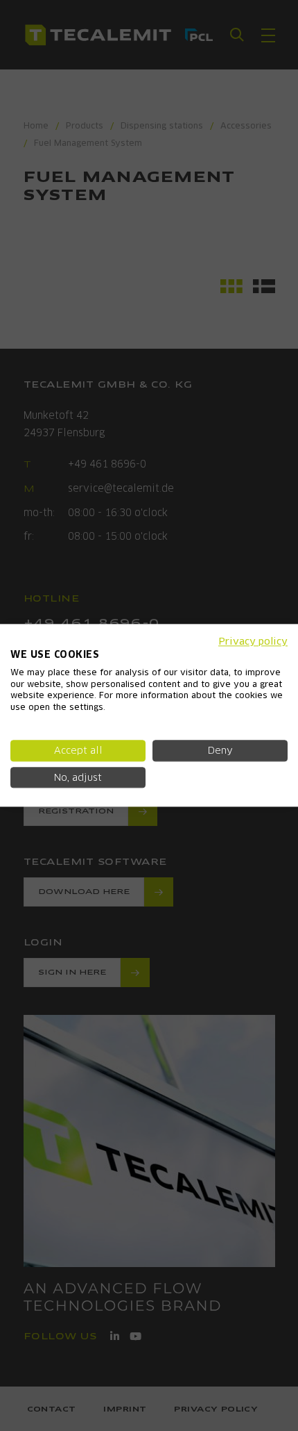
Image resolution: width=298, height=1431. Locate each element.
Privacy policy (253, 641)
